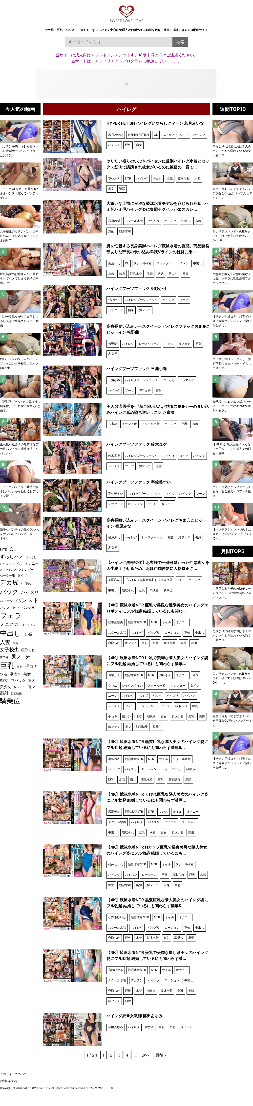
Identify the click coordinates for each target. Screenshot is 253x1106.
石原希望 (114, 221)
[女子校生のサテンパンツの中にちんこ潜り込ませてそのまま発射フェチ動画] (20, 216)
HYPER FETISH (138, 135)
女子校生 (9, 649)
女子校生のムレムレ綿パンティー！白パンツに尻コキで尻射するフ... (231, 406)
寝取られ (184, 178)
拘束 (131, 310)
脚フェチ (145, 310)
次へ (146, 1055)
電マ (128, 727)
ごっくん (168, 380)
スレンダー (164, 263)
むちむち (5, 563)
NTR (128, 178)
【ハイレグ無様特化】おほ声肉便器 (148, 580)
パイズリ (154, 632)
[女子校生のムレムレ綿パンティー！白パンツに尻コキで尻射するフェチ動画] (232, 386)
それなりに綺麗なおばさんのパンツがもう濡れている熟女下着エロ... (231, 150)
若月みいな (115, 135)
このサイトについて (13, 1074)
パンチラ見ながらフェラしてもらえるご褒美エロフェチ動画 (231, 491)
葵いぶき (114, 178)
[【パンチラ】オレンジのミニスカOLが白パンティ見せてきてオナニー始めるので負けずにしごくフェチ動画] (232, 514)
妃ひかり (114, 299)
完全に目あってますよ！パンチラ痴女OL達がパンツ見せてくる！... (232, 193)
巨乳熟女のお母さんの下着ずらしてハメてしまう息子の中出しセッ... (19, 278)
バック (157, 695)
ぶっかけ (169, 135)
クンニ (112, 685)
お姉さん (165, 675)
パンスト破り (9, 608)
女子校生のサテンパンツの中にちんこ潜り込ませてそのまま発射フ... (19, 236)
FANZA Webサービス (101, 1087)
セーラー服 (7, 575)
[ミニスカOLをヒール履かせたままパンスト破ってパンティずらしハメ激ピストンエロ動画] (20, 173)
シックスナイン (132, 685)
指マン (126, 716)
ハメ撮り (26, 583)
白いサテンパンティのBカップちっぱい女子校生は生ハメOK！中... (231, 236)
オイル (170, 493)
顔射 (159, 390)
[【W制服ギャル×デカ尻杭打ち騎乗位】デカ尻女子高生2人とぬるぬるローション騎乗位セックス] (20, 386)
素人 (31, 681)
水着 (197, 178)
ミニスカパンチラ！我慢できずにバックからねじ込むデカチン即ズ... (19, 491)
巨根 (128, 990)
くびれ (163, 811)
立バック (18, 680)
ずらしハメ (11, 556)
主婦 (28, 634)
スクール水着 (134, 221)
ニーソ (112, 695)
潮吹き (151, 716)
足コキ (173, 274)
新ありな (114, 263)
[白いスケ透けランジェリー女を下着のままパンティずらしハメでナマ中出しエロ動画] (232, 344)
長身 (185, 274)
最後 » (161, 1055)
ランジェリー (148, 706)
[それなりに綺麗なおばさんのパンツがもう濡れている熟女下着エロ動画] (232, 131)
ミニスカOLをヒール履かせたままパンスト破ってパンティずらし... (20, 193)
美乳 (191, 716)
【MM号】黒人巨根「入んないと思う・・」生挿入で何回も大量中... (231, 448)
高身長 (112, 354)
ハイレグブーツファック (141, 299)
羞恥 (172, 1027)
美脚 (150, 274)
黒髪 (188, 779)
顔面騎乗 (142, 727)
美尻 (183, 643)
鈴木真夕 (114, 456)
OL (156, 135)
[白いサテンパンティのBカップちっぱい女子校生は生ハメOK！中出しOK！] (232, 216)
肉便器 (154, 590)
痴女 (139, 145)
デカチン (137, 980)
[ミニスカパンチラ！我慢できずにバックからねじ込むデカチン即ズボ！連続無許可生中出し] (20, 472)
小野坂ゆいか (117, 917)
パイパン (189, 695)
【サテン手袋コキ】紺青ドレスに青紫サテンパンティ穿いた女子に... (231, 321)
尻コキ (4, 657)
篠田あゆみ (115, 1027)
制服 (15, 643)
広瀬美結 (114, 811)
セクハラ (154, 221)
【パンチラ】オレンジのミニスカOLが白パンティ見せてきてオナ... (232, 534)
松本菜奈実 (115, 622)
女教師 (149, 1027)
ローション (135, 504)
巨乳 (128, 145)
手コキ (112, 716)
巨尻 (20, 667)
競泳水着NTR (137, 622)
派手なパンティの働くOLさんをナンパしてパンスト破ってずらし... (20, 534)
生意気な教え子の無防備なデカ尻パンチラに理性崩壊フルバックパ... (231, 278)
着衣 (122, 274)
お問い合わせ (9, 1081)
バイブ (143, 695)
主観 (170, 178)
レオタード (115, 310)
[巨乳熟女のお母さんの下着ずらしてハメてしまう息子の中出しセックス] (20, 259)
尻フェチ (131, 643)
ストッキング (8, 569)
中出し (157, 178)
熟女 (27, 674)
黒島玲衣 (114, 759)
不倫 (187, 632)
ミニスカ (9, 624)
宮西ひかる (115, 970)
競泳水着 (125, 231)
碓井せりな (115, 864)
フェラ (129, 706)
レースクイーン (149, 344)
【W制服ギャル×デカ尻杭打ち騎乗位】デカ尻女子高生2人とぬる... (20, 406)
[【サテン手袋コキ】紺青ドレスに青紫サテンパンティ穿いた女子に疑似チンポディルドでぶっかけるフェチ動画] (232, 301)
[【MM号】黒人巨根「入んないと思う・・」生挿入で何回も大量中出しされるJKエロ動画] (232, 429)
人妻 (5, 642)
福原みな (114, 537)
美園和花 (114, 580)
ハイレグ (199, 135)
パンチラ (28, 608)
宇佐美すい (115, 493)
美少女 (5, 687)
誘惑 (122, 188)
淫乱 (111, 231)
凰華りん (114, 675)
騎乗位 (168, 590)
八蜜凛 (112, 424)
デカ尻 (9, 582)
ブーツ (183, 299)
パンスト (114, 145)
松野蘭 (112, 344)
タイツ (184, 135)
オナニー (182, 622)
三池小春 (114, 380)
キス (196, 675)
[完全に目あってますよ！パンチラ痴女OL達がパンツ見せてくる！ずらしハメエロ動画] (232, 173)
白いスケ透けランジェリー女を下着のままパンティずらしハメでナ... (231, 363)
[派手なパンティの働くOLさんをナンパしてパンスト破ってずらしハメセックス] (20, 514)
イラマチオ (186, 380)
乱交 (170, 537)
